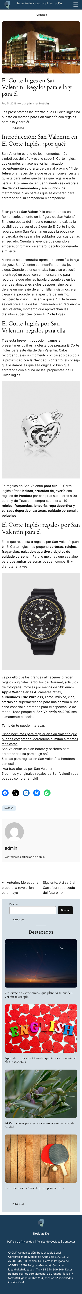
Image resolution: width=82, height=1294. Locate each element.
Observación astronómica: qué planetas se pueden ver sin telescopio (39, 995)
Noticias (44, 103)
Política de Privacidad (20, 1241)
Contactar (69, 1241)
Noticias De (41, 1233)
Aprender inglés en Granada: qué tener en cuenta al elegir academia (40, 1060)
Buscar (13, 904)
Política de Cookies (48, 1241)
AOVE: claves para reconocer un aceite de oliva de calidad (40, 1125)
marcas (8, 808)
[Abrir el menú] (76, 5)
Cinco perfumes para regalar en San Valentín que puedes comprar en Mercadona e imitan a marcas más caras (40, 739)
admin (31, 103)
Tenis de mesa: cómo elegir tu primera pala (34, 1188)
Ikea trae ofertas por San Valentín (27, 769)
